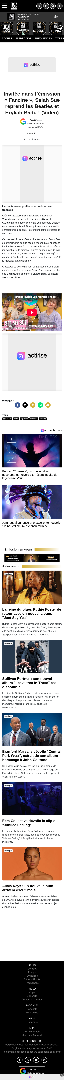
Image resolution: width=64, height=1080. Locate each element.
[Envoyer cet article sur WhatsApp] (39, 406)
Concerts (32, 995)
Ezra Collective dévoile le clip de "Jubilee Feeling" (29, 823)
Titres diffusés (32, 979)
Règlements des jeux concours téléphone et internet (32, 1051)
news (16, 419)
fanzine (43, 419)
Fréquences (43, 38)
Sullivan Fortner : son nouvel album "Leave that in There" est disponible (29, 683)
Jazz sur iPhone (32, 1031)
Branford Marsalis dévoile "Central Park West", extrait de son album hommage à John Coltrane (31, 755)
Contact (32, 968)
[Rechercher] (53, 6)
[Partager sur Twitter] (24, 406)
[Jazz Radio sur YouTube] (36, 1060)
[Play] (3, 26)
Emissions (32, 975)
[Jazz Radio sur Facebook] (19, 1060)
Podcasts (32, 1008)
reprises (24, 419)
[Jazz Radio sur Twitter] (28, 1060)
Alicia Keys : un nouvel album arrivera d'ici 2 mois (27, 888)
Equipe (32, 972)
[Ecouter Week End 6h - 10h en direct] (32, 557)
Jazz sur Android (32, 1035)
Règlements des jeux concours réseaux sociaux (32, 1044)
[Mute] (56, 17)
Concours (32, 1022)
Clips (32, 992)
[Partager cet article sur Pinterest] (32, 406)
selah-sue (7, 419)
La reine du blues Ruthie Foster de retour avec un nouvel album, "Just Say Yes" (31, 613)
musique (34, 419)
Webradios (23, 38)
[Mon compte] (60, 6)
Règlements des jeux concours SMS (32, 1048)
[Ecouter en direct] (46, 6)
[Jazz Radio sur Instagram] (44, 1060)
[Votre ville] (39, 6)
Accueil (7, 38)
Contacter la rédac (32, 999)
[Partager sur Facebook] (16, 406)
